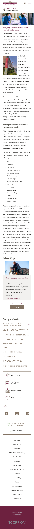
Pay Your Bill (17, 457)
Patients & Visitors (17, 490)
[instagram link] (17, 413)
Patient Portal (17, 465)
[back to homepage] (4, 9)
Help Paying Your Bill (17, 469)
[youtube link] (27, 413)
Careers (17, 482)
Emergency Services (11, 319)
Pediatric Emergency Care (13, 339)
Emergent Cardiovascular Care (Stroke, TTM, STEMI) (15, 329)
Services (10, 9)
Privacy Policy (17, 494)
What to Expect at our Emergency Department (12, 324)
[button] (29, 3)
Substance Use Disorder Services (16, 335)
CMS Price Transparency (17, 453)
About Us (17, 448)
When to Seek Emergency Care (15, 366)
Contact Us (17, 444)
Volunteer (17, 461)
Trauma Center (9, 356)
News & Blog (17, 478)
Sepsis (5, 348)
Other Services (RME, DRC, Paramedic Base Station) (13, 361)
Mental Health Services (12, 343)
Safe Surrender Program (13, 352)
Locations (17, 474)
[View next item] (21, 303)
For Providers (17, 499)
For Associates (17, 486)
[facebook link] (6, 413)
